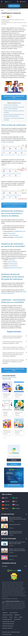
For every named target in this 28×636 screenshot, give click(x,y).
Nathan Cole (11, 16)
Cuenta (10, 617)
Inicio (2, 10)
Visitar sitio (14, 460)
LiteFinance (5, 612)
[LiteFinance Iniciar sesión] (4, 525)
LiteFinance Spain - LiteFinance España (11, 632)
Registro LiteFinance (14, 5)
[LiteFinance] (14, 456)
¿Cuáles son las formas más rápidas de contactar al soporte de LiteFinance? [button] (12, 336)
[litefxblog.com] (7, 1)
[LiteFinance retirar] (4, 557)
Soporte (20, 617)
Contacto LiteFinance (6, 634)
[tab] (14, 337)
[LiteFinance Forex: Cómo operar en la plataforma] (7, 423)
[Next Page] (5, 438)
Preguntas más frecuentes (8, 621)
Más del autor (7, 379)
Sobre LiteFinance (13, 612)
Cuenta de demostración (8, 623)
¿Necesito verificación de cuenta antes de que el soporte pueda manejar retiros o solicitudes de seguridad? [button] (13, 354)
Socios (15, 617)
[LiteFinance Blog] (14, 571)
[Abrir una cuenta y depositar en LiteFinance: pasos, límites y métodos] (19, 423)
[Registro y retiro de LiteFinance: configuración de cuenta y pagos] (19, 405)
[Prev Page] (2, 438)
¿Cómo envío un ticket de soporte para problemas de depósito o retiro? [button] (12, 342)
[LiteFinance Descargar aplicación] (7, 405)
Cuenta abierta (13, 464)
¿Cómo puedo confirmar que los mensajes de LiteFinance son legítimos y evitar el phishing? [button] (13, 361)
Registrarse (17, 614)
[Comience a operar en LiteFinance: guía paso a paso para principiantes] (4, 550)
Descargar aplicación (7, 619)
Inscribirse (4, 617)
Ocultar (18, 103)
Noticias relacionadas (8, 375)
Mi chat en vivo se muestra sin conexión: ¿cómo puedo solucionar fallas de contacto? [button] (14, 348)
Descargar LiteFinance (7, 628)
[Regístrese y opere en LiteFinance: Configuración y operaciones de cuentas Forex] (7, 387)
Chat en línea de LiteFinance (11, 105)
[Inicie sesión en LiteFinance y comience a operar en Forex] (4, 532)
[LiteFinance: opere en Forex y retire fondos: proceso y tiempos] (19, 387)
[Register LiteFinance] (14, 476)
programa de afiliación (7, 614)
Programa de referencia (7, 626)
